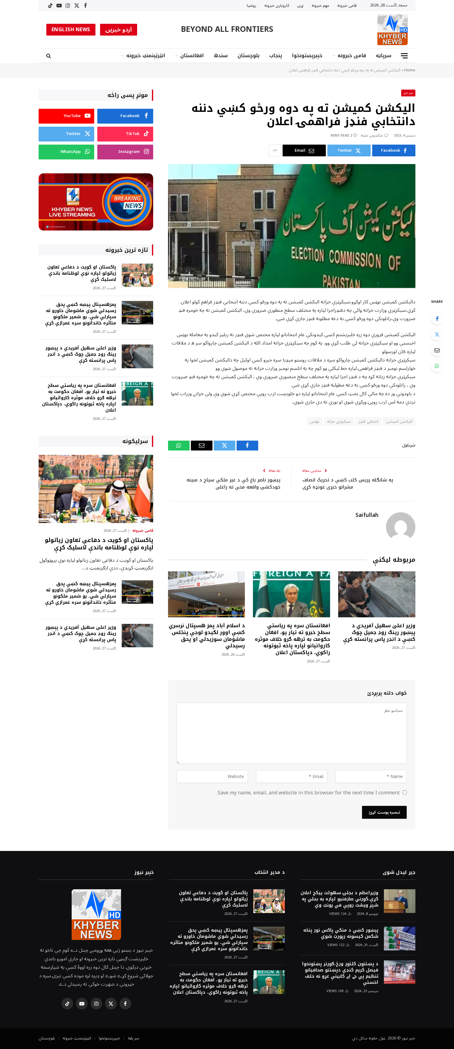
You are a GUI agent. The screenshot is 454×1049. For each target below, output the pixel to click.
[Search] (49, 56)
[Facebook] (437, 318)
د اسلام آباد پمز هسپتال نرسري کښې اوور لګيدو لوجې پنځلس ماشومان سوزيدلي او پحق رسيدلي (207, 635)
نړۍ (300, 5)
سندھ (221, 55)
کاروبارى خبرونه (276, 5)
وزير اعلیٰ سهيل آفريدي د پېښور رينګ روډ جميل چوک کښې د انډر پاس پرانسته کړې (379, 632)
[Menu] (404, 56)
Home (409, 70)
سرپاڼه (383, 55)
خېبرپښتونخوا (307, 55)
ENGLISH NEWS (71, 29)
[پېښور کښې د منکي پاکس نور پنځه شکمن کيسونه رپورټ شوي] (399, 938)
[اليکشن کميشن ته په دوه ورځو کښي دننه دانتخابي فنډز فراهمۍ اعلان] (291, 226)
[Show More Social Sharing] (275, 150)
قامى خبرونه (347, 5)
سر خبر (408, 93)
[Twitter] (437, 334)
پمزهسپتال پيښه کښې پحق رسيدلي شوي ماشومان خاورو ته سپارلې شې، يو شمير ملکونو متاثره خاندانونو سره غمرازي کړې (80, 314)
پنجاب (275, 55)
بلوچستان (248, 55)
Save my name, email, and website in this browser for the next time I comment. (308, 793)
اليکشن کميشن (399, 421)
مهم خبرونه (320, 5)
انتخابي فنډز (368, 421)
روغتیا (251, 5)
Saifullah (366, 515)
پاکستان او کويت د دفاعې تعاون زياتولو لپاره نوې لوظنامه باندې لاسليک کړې (81, 273)
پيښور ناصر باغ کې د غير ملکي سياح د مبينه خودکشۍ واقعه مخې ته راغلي (233, 483)
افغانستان (192, 55)
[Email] (437, 350)
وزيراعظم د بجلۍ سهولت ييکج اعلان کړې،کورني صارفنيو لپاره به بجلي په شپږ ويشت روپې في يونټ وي (339, 899)
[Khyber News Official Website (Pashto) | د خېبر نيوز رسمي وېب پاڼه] (392, 29)
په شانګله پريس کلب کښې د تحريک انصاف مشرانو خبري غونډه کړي (347, 483)
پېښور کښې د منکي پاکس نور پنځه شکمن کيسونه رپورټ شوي (340, 933)
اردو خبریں (118, 30)
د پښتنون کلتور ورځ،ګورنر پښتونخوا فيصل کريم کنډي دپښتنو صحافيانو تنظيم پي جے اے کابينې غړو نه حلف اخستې (340, 973)
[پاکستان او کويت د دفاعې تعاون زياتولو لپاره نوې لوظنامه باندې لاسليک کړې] (137, 275)
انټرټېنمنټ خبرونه (145, 55)
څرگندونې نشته (372, 135)
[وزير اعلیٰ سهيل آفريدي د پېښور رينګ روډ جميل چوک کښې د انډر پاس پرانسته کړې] (376, 594)
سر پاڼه (133, 1038)
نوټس (314, 421)
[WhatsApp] (437, 366)
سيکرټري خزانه (339, 421)
